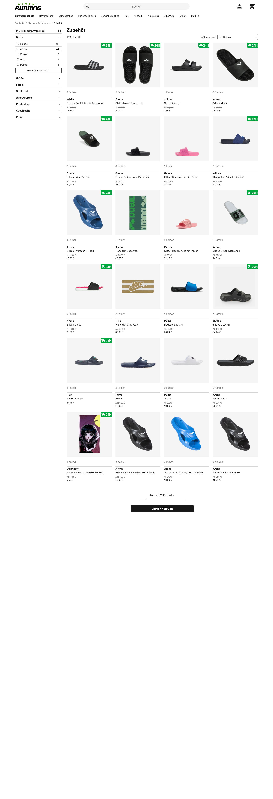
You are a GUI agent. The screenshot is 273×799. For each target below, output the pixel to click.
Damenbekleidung (110, 15)
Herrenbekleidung (87, 15)
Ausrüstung (153, 15)
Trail (126, 15)
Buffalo (217, 321)
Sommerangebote (24, 15)
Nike (118, 321)
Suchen (136, 6)
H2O (69, 394)
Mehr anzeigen (162, 508)
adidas (71, 99)
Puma (167, 321)
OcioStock (73, 468)
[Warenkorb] (252, 6)
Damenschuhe (65, 15)
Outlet (183, 15)
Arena (119, 99)
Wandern (138, 15)
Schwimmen (44, 23)
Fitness (31, 23)
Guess (119, 173)
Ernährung (169, 15)
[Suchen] (87, 6)
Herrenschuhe (46, 15)
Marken (195, 15)
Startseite (20, 23)
